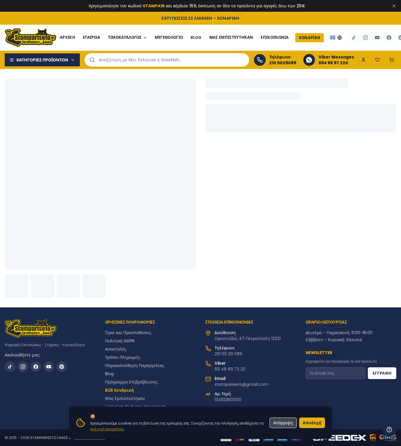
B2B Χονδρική (119, 390)
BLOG (196, 37)
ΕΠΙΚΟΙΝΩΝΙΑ (275, 37)
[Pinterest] (61, 366)
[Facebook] (36, 366)
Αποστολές (115, 349)
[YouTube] (48, 366)
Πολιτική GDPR (119, 341)
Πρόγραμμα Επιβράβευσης (131, 382)
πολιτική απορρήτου (107, 429)
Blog (109, 374)
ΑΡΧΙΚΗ (67, 37)
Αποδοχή (312, 423)
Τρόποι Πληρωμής (122, 357)
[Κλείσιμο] (393, 5)
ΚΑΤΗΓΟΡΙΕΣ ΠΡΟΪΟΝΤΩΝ (42, 60)
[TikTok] (10, 366)
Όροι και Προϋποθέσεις (128, 333)
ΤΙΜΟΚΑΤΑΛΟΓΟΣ (125, 37)
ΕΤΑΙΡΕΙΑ (91, 37)
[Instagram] (23, 366)
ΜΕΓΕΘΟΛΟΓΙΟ (169, 37)
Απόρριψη (283, 423)
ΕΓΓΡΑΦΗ (382, 373)
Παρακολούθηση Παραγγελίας (134, 365)
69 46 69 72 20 (230, 369)
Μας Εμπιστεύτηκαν (231, 37)
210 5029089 (282, 63)
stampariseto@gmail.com (241, 384)
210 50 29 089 (228, 354)
